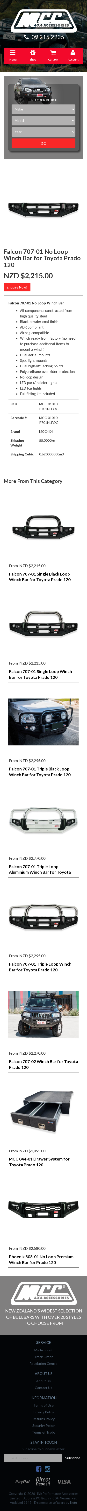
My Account (43, 1350)
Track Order (43, 1357)
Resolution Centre (43, 1363)
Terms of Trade (43, 1432)
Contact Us (43, 1388)
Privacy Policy (43, 1412)
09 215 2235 (47, 36)
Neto (73, 1502)
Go (43, 143)
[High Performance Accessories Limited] (43, 1293)
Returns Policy (44, 1419)
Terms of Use (43, 1405)
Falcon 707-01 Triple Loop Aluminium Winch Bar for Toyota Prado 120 (40, 872)
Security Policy (43, 1425)
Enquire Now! (17, 287)
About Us (43, 1381)
